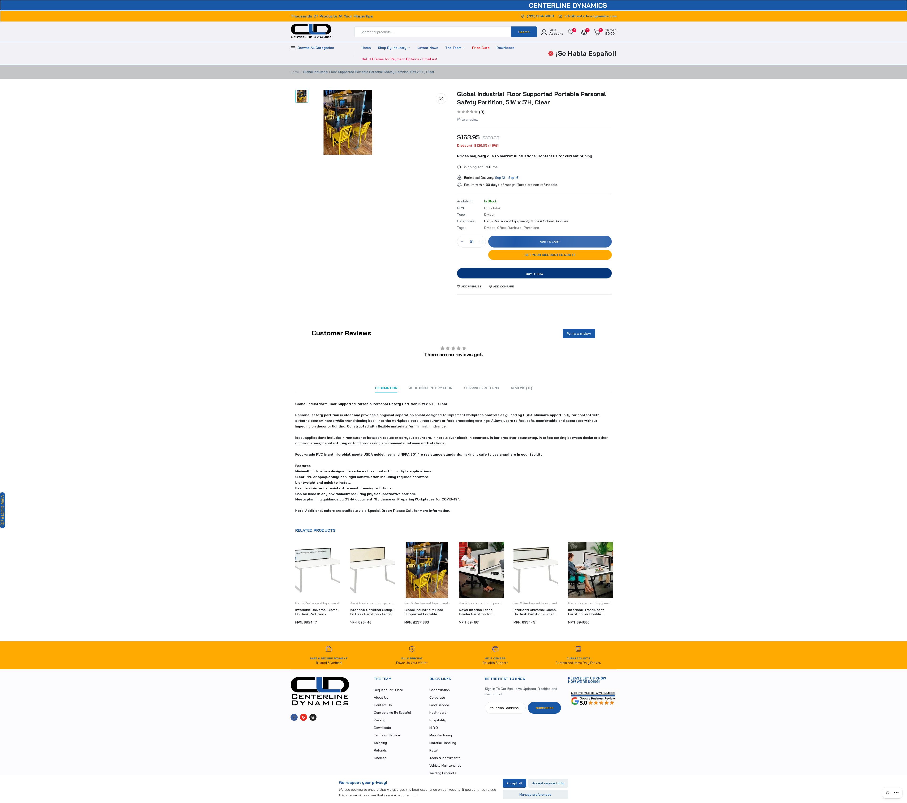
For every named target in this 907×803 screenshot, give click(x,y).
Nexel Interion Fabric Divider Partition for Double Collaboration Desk (426, 612)
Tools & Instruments (445, 758)
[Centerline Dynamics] (311, 32)
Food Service (439, 705)
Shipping (380, 743)
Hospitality (437, 720)
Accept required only (548, 783)
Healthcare (437, 712)
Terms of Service (387, 735)
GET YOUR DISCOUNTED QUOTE (550, 255)
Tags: (461, 228)
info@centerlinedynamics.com (590, 16)
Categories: (466, 221)
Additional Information (430, 388)
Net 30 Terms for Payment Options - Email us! (399, 59)
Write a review (467, 119)
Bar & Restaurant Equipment (317, 603)
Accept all (514, 783)
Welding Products (442, 773)
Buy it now (534, 274)
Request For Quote (388, 690)
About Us (381, 697)
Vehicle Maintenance (445, 765)
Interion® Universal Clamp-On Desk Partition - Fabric (317, 612)
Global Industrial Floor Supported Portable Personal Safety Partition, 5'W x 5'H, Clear (531, 98)
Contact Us (383, 705)
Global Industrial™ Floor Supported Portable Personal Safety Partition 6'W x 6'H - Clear (371, 612)
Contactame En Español (392, 712)
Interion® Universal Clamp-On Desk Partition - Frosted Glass (481, 612)
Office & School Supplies (549, 221)
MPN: (461, 208)
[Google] (303, 717)
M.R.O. (434, 728)
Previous (290, 585)
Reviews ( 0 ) (521, 388)
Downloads (505, 48)
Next (616, 585)
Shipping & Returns (481, 388)
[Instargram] (313, 717)
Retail (433, 750)
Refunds (380, 750)
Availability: (465, 201)
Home (366, 48)
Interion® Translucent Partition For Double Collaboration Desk (531, 612)
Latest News (427, 48)
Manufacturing (440, 735)
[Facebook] (294, 717)
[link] (894, 769)
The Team (453, 48)
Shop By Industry (392, 48)
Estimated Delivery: (479, 177)
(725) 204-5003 (540, 16)
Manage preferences (535, 794)
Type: (461, 214)
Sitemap (380, 758)
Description (386, 388)
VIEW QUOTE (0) (2, 510)
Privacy (379, 720)
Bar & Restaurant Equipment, (507, 221)
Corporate (437, 697)
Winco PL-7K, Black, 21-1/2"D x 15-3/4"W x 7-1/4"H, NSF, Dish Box (590, 612)
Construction (439, 690)
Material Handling (442, 743)
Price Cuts (480, 48)
